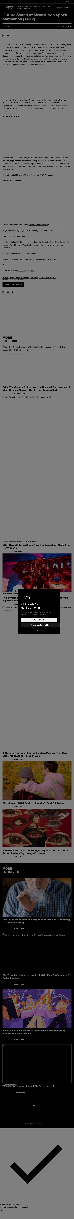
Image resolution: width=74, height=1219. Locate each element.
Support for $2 (39, 620)
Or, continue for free (39, 630)
